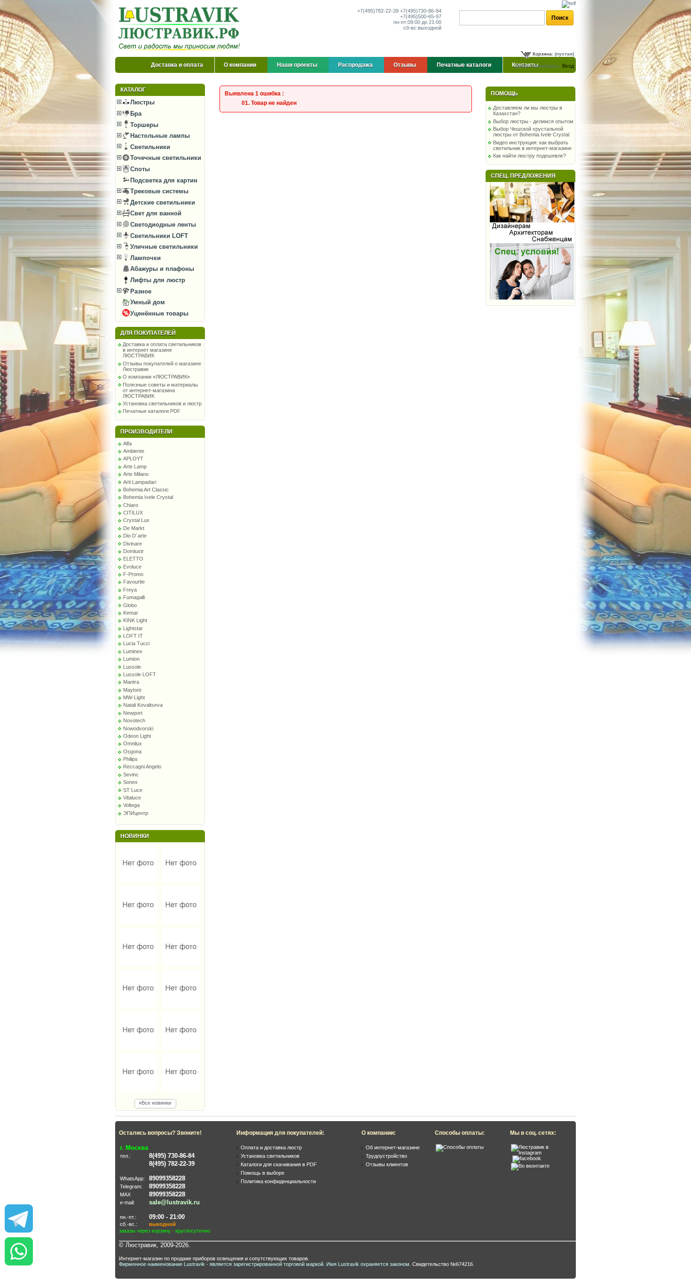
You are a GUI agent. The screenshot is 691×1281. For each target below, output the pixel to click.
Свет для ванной (154, 213)
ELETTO (133, 558)
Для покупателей (148, 333)
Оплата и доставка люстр (271, 1147)
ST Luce (132, 790)
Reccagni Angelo (142, 766)
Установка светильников (270, 1156)
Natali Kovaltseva (143, 705)
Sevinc (131, 774)
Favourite (134, 582)
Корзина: (543, 53)
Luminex (132, 651)
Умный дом (146, 302)
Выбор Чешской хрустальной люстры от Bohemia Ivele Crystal (531, 131)
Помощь (504, 93)
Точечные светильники (164, 157)
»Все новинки (155, 1103)
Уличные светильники (163, 246)
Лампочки (144, 257)
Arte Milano (136, 474)
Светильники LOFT (158, 235)
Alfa (127, 443)
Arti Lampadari (139, 482)
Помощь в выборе (262, 1173)
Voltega (131, 805)
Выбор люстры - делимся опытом (533, 121)
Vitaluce (132, 797)
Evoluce (132, 566)
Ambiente (133, 451)
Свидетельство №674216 (442, 1264)
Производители (146, 431)
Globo (130, 605)
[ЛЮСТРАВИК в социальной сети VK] (530, 1166)
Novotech (134, 720)
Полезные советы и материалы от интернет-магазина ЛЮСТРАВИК (160, 390)
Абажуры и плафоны (161, 268)
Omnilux (132, 743)
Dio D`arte (135, 535)
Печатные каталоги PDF (152, 411)
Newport (132, 713)
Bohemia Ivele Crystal (148, 497)
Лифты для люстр (156, 280)
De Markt (133, 528)
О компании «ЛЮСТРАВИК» (156, 377)
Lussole (132, 667)
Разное (139, 291)
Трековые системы (158, 191)
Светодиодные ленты (162, 224)
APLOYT (133, 458)
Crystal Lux (136, 520)
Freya (130, 590)
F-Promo (133, 574)
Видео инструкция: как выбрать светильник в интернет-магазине (532, 145)
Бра (134, 113)
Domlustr (133, 551)
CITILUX (133, 512)
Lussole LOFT (139, 674)
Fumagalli (134, 597)
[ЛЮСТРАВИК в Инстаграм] (540, 1152)
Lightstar (133, 628)
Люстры (141, 102)
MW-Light (134, 697)
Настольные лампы (159, 135)
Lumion (131, 659)
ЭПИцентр (135, 813)
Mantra (131, 682)
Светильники (149, 146)
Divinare (132, 543)
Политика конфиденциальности (278, 1181)
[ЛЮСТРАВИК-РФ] (181, 29)
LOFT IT (133, 636)
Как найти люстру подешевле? (529, 155)
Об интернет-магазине (393, 1147)
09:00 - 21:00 (167, 1216)
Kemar (130, 613)
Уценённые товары (158, 313)
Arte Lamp (135, 466)
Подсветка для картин (162, 180)
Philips (130, 759)
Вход (568, 66)
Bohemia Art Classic (146, 489)
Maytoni (132, 690)
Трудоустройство (386, 1156)
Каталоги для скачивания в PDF (279, 1164)
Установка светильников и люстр (162, 403)
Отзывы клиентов (387, 1164)
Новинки (134, 836)
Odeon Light (137, 736)
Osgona (132, 751)
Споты (139, 169)
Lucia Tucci (136, 643)
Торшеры (143, 124)
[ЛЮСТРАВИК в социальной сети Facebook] (526, 1158)
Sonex (130, 782)
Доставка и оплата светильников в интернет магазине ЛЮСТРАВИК (162, 349)
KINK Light (135, 620)
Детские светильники (161, 202)
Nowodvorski (138, 728)
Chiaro (130, 505)
